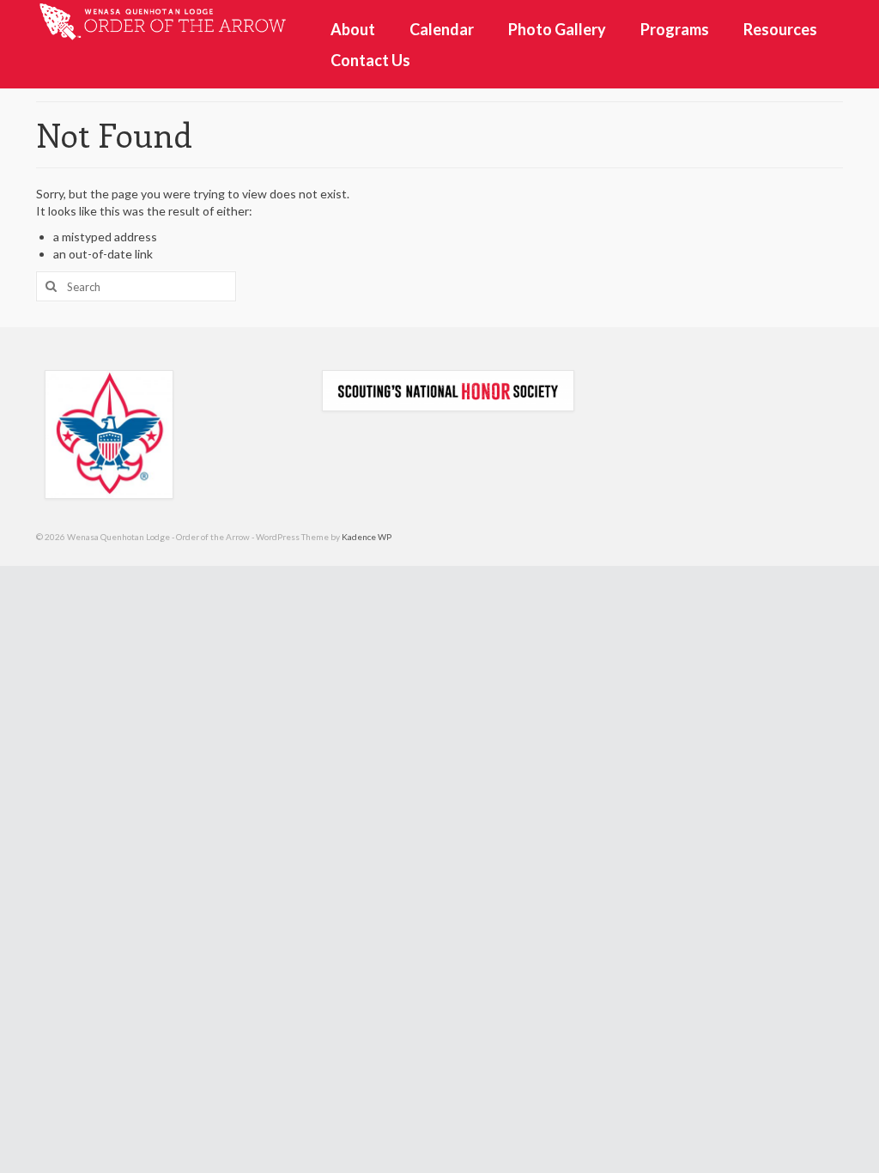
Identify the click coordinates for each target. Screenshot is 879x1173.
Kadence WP (366, 537)
